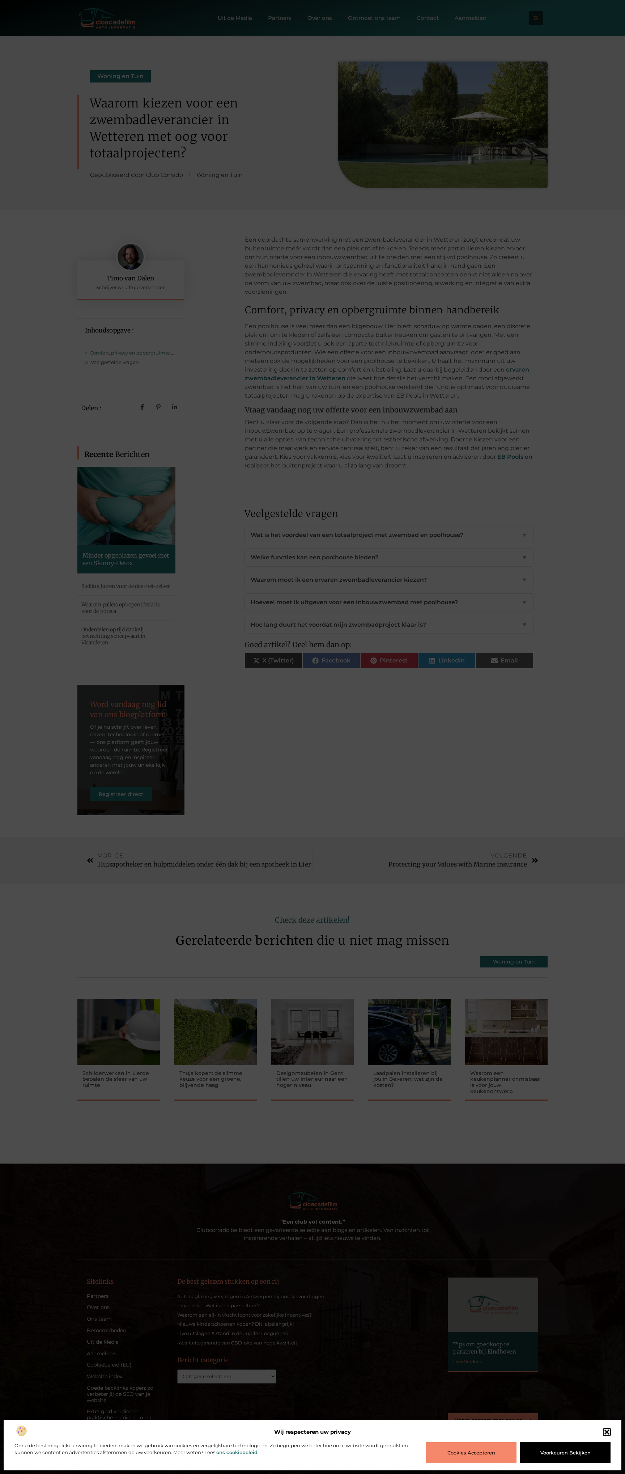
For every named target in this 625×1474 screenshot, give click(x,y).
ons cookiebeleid (237, 1452)
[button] (607, 1432)
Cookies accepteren (471, 1453)
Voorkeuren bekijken (565, 1453)
